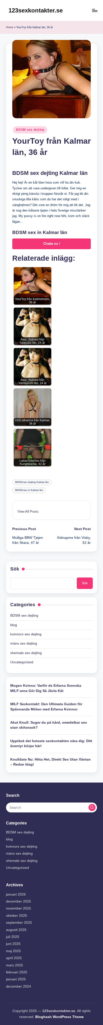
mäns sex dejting (23, 643)
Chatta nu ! (51, 243)
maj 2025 (13, 951)
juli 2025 (12, 937)
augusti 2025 (16, 930)
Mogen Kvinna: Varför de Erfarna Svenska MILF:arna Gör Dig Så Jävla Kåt (45, 688)
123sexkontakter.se (35, 10)
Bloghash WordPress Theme (59, 1017)
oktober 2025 (16, 915)
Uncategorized (21, 662)
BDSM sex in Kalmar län (29, 490)
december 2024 (18, 986)
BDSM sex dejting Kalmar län (32, 482)
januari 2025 (16, 979)
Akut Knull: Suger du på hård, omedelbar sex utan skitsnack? (48, 725)
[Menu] (94, 10)
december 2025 (18, 901)
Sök (14, 568)
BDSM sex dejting (30, 129)
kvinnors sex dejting (26, 634)
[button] (28, 511)
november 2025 (18, 908)
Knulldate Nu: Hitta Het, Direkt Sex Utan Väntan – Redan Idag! (50, 762)
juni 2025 (13, 944)
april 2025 (14, 958)
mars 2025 (14, 965)
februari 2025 (16, 972)
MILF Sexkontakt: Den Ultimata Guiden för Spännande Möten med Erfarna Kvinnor (46, 706)
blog (13, 625)
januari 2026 (16, 894)
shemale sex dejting (26, 653)
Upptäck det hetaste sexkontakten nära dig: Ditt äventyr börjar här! (51, 743)
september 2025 (19, 922)
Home (9, 27)
